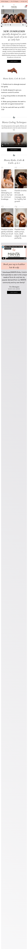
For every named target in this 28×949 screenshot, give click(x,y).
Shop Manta (14, 61)
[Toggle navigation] (3, 6)
